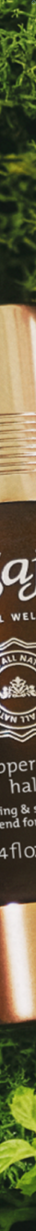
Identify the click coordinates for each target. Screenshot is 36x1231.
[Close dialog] (33, 2)
